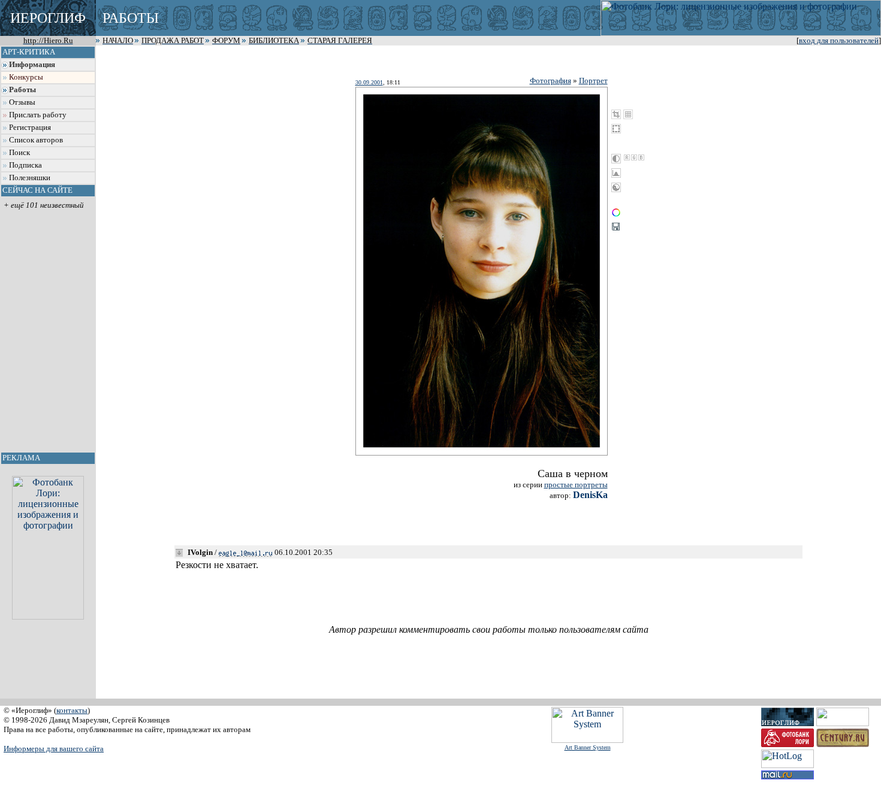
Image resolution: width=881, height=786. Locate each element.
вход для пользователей (839, 41)
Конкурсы (26, 77)
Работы (22, 90)
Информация (32, 64)
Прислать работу (38, 115)
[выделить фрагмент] (616, 128)
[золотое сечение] (628, 114)
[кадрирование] (616, 114)
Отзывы (22, 102)
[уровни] (616, 173)
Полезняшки (29, 178)
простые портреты (576, 484)
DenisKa (590, 495)
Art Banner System (588, 747)
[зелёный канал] (634, 157)
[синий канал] (641, 157)
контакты (72, 710)
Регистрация (30, 127)
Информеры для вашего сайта (54, 748)
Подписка (25, 165)
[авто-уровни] (616, 187)
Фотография (550, 80)
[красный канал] (626, 157)
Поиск (19, 152)
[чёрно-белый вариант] (616, 158)
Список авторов (36, 140)
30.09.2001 (369, 82)
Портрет (593, 80)
